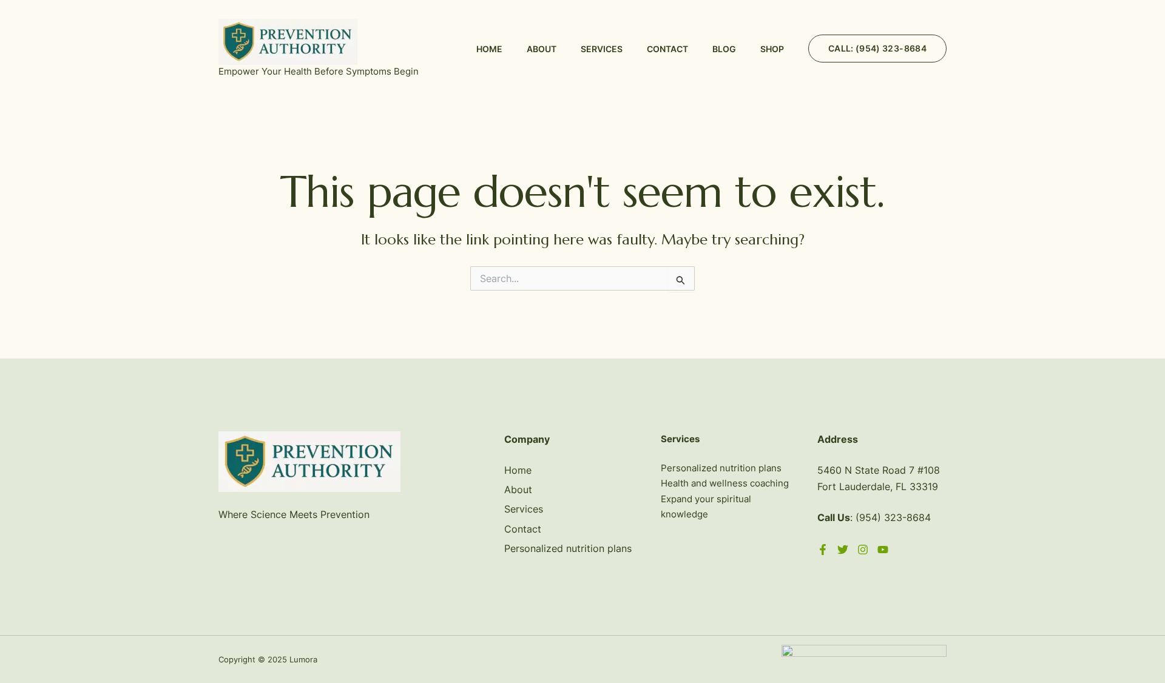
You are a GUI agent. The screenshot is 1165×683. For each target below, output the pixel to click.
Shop (772, 49)
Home (489, 49)
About (541, 49)
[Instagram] (862, 549)
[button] (877, 48)
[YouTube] (882, 549)
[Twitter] (842, 549)
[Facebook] (822, 549)
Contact (667, 49)
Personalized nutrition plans (568, 548)
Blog (724, 49)
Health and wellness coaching (725, 483)
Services (602, 49)
